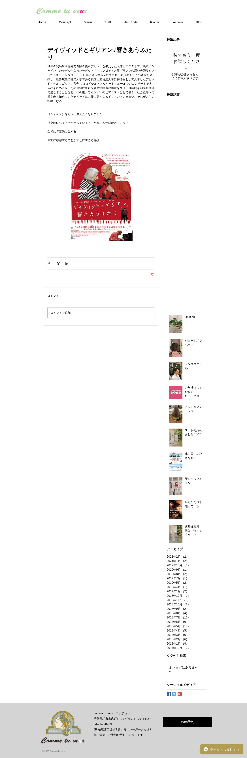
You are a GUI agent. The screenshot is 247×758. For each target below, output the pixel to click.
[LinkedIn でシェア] (67, 263)
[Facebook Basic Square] (169, 694)
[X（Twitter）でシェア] (58, 263)
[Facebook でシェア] (49, 263)
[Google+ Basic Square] (180, 694)
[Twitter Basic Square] (174, 694)
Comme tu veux (57, 751)
